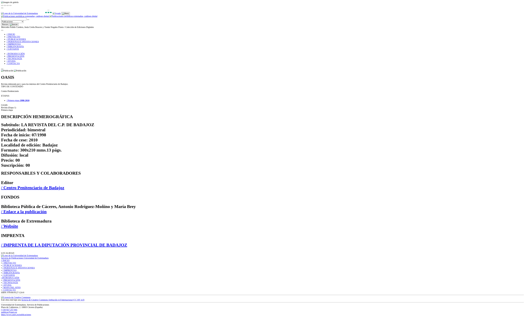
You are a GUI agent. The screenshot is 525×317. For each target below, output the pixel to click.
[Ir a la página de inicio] (49, 16)
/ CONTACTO (13, 63)
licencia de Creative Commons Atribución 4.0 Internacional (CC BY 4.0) (52, 300)
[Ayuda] (57, 13)
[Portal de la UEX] (19, 13)
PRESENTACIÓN (11, 280)
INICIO (5, 260)
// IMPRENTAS (14, 44)
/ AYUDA (11, 61)
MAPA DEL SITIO (11, 287)
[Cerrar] (2, 5)
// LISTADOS (13, 49)
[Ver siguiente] (8, 5)
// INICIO (11, 34)
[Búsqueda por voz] (28, 19)
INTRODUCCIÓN (10, 278)
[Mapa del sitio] (45, 13)
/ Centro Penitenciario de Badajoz (32, 187)
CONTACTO (9, 290)
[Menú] (65, 13)
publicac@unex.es (9, 312)
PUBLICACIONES (12, 265)
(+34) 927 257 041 (9, 310)
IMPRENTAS (9, 270)
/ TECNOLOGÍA (14, 58)
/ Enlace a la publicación (24, 211)
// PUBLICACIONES (16, 39)
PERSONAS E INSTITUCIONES (18, 268)
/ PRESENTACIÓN (15, 56)
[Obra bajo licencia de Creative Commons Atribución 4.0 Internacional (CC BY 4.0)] (15, 297)
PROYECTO (9, 263)
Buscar (5, 24)
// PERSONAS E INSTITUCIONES (23, 41)
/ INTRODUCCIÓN (16, 54)
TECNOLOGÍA (10, 282)
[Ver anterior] (5, 5)
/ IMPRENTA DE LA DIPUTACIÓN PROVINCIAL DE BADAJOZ (64, 244)
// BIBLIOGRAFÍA (15, 46)
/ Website (9, 226)
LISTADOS (8, 275)
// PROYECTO (13, 37)
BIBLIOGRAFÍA (11, 273)
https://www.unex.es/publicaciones (16, 314)
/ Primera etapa (18, 100)
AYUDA (6, 285)
